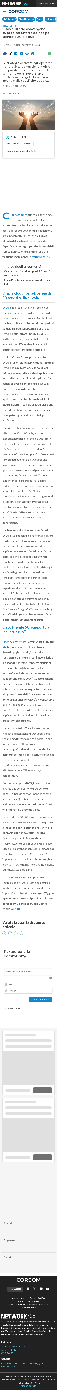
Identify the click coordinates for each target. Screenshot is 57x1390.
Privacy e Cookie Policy (28, 1303)
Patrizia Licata (10, 93)
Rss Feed (42, 1300)
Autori (24, 1300)
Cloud (37, 45)
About (15, 1300)
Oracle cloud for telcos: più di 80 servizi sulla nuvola (27, 273)
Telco (39, 19)
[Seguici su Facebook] (41, 1291)
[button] (4, 11)
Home (5, 45)
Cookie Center (29, 1309)
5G (26, 214)
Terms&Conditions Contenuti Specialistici (28, 1306)
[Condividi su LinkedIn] (16, 53)
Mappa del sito (28, 1388)
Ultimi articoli (9, 19)
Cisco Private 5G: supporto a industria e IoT (27, 282)
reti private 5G (40, 256)
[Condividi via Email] (21, 53)
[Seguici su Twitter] (34, 1291)
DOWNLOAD (43, 1160)
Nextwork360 (8, 1323)
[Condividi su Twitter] (10, 53)
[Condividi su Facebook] (4, 53)
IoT (10, 704)
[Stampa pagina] (32, 53)
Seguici (13, 1291)
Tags (32, 1300)
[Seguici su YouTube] (47, 1291)
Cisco (32, 241)
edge (20, 214)
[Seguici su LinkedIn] (28, 1291)
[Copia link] (27, 53)
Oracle (19, 241)
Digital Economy (26, 19)
